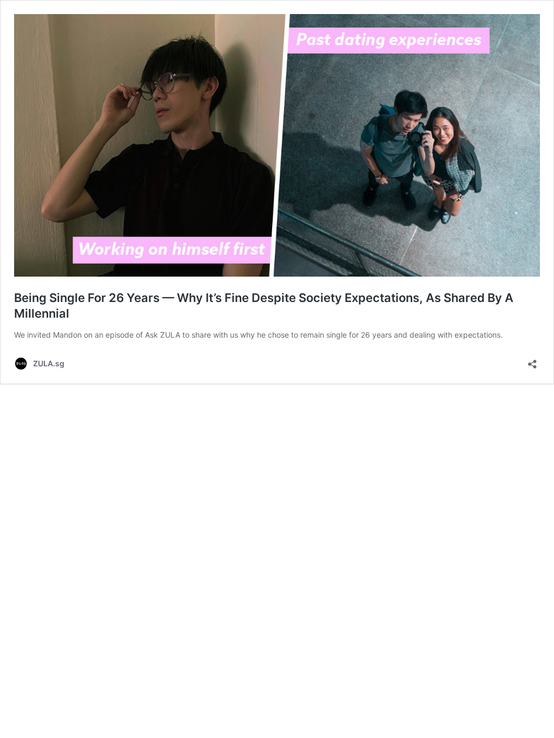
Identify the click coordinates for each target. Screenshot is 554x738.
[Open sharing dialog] (532, 360)
